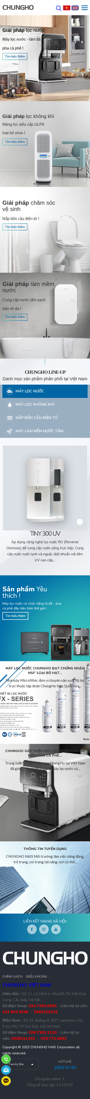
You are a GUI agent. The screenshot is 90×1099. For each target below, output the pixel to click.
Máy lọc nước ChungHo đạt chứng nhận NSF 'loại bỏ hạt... (45, 670)
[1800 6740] (6, 1058)
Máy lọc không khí (35, 404)
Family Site (16, 1064)
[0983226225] (6, 1080)
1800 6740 (65, 1067)
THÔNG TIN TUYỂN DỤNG (45, 849)
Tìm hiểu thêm (15, 56)
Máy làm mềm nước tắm (39, 431)
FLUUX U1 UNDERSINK (45, 534)
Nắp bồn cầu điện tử (37, 417)
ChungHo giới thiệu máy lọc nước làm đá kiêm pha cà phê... (45, 753)
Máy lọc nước (30, 391)
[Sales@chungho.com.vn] (6, 1069)
